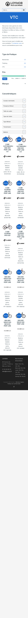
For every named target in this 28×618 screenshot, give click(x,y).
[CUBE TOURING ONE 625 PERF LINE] (21, 180)
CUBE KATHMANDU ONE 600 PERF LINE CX (8, 147)
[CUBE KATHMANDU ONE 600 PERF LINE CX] (7, 136)
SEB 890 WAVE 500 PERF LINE (20, 322)
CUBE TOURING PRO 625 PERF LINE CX (20, 235)
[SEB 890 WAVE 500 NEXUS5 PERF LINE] (7, 269)
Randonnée (5, 59)
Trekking (4, 63)
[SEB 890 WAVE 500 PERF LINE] (21, 312)
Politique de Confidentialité (14, 383)
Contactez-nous (17, 43)
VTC (3, 67)
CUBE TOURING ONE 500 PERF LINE (7, 190)
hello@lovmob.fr (7, 371)
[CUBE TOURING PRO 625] (7, 224)
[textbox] (14, 101)
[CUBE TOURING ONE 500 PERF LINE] (7, 180)
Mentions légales (20, 382)
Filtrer (4, 78)
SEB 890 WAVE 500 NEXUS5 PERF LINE (7, 279)
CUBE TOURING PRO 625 (7, 233)
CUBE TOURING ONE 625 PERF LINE (20, 190)
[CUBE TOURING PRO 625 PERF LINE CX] (21, 224)
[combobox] (14, 100)
